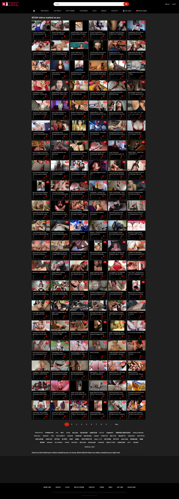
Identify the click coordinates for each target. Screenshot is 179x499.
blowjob (83, 433)
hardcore (121, 442)
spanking (45, 436)
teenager (101, 442)
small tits (98, 439)
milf (62, 432)
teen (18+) (37, 436)
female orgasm (138, 432)
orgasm (49, 442)
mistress (74, 442)
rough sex (92, 442)
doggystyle (39, 432)
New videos (45, 11)
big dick (116, 439)
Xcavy (86, 495)
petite (101, 432)
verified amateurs (123, 433)
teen (52, 436)
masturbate (60, 436)
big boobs (87, 436)
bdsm (42, 442)
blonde (64, 439)
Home (34, 10)
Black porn (131, 487)
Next (116, 424)
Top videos (57, 11)
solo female (58, 442)
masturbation (87, 439)
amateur (93, 433)
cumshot (109, 433)
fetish (57, 439)
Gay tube (120, 487)
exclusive (39, 439)
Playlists (114, 11)
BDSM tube (47, 487)
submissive (131, 436)
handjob (49, 439)
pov (57, 432)
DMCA (110, 487)
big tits (113, 436)
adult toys (110, 442)
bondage (133, 439)
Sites (94, 11)
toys (68, 433)
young (67, 442)
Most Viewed (70, 11)
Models (103, 11)
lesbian (96, 436)
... (111, 424)
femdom (78, 436)
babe (71, 439)
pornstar (104, 436)
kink (141, 439)
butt (129, 442)
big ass (75, 433)
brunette (122, 436)
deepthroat (141, 436)
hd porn (107, 439)
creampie (70, 436)
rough (135, 442)
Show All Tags (90, 447)
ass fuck (124, 439)
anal (77, 439)
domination (49, 432)
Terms (101, 487)
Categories (84, 11)
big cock (83, 442)
